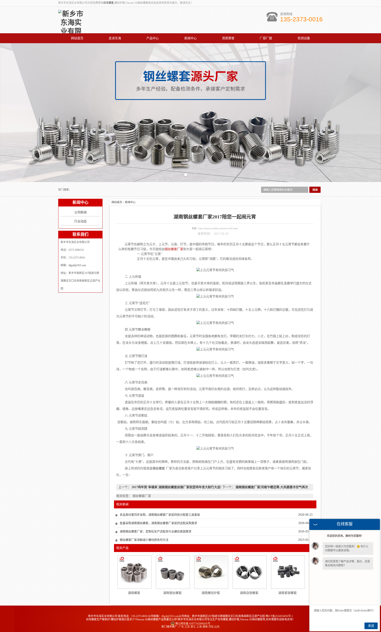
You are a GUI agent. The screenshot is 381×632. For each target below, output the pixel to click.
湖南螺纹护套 (211, 593)
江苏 (187, 626)
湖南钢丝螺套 (172, 593)
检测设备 (304, 38)
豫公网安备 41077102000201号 (192, 623)
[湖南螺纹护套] (211, 572)
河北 (211, 626)
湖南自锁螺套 (249, 593)
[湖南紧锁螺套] (287, 572)
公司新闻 (80, 212)
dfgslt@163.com (77, 265)
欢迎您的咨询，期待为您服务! (344, 535)
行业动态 (80, 221)
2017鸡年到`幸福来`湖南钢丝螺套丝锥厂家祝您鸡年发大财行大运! (176, 487)
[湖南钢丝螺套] (172, 572)
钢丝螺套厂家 (174, 249)
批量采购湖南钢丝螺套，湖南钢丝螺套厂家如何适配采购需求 (158, 523)
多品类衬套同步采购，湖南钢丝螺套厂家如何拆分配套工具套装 (160, 514)
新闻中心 (190, 38)
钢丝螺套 (159, 468)
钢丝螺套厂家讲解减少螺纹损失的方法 (144, 539)
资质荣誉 (228, 38)
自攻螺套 (108, 2)
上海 (199, 626)
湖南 (205, 626)
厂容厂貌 (266, 38)
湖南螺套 (134, 593)
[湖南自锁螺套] (249, 572)
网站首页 (77, 38)
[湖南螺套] (134, 572)
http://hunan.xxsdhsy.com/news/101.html (218, 228)
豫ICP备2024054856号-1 (279, 616)
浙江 (193, 626)
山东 (217, 626)
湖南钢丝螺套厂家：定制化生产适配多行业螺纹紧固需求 (155, 531)
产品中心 (152, 38)
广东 (181, 626)
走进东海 (115, 38)
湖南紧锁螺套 (287, 593)
